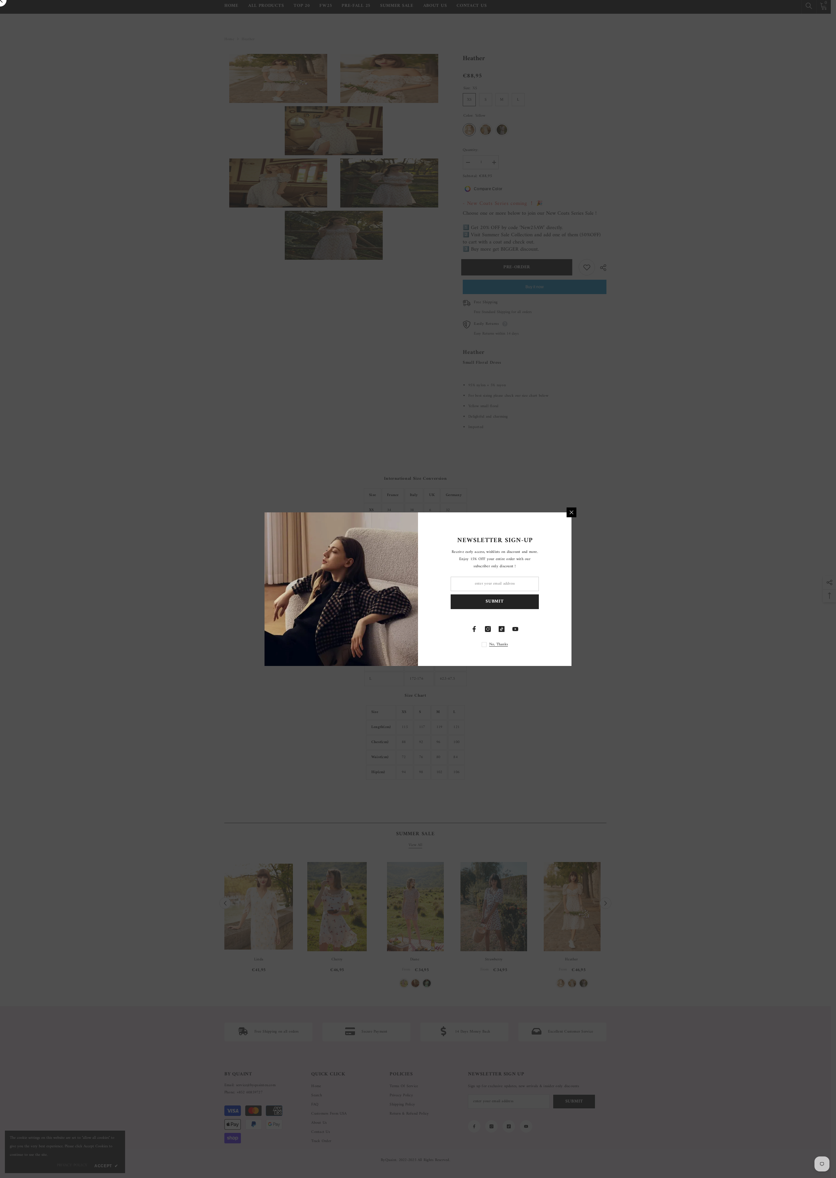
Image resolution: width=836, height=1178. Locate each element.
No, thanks (498, 644)
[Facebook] (474, 629)
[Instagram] (488, 629)
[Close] (571, 512)
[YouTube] (515, 629)
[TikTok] (501, 629)
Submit (495, 601)
